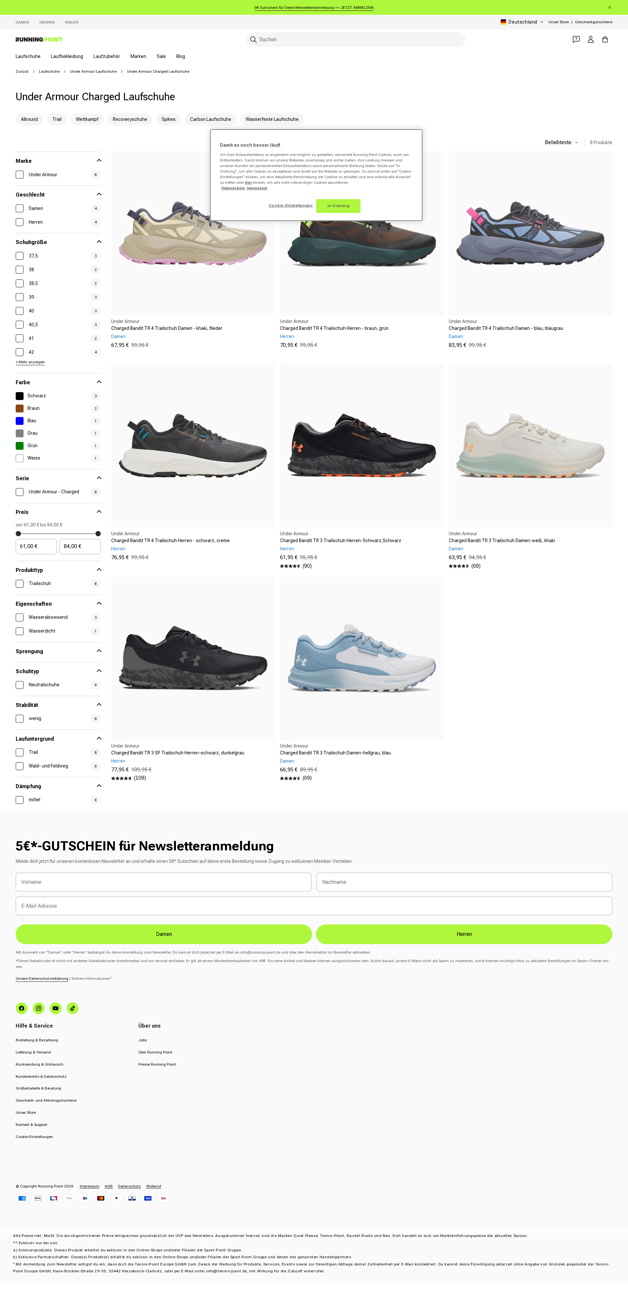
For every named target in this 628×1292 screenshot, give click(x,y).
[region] (316, 175)
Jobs (142, 1040)
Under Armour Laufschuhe (93, 71)
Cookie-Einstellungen (34, 1136)
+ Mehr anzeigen (30, 362)
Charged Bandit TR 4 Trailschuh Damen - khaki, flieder (166, 328)
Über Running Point (155, 1052)
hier (248, 182)
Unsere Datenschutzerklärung (42, 978)
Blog (180, 56)
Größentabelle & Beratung (38, 1088)
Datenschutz (129, 1186)
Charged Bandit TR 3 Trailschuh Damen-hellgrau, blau (335, 752)
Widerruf (153, 1186)
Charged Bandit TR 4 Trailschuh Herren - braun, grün (334, 328)
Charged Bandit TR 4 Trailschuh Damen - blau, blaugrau (506, 328)
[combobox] (355, 39)
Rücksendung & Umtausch (39, 1064)
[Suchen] (253, 39)
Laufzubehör (107, 56)
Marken (138, 56)
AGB (109, 1186)
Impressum (89, 1186)
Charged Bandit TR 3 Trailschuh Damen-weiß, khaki (502, 540)
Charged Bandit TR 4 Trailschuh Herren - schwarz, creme (170, 540)
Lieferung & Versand (33, 1052)
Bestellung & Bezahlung (37, 1040)
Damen (22, 22)
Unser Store (559, 22)
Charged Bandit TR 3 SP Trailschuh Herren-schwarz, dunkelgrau (177, 752)
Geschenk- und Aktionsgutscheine (46, 1100)
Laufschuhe (28, 56)
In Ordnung (338, 205)
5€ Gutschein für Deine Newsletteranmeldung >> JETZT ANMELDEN (314, 7)
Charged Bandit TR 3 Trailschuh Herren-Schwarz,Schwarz (340, 540)
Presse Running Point (157, 1064)
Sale (161, 56)
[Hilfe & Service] (576, 39)
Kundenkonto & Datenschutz (41, 1076)
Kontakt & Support (31, 1124)
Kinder (71, 22)
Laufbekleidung (67, 56)
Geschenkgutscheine (593, 22)
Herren (47, 22)
